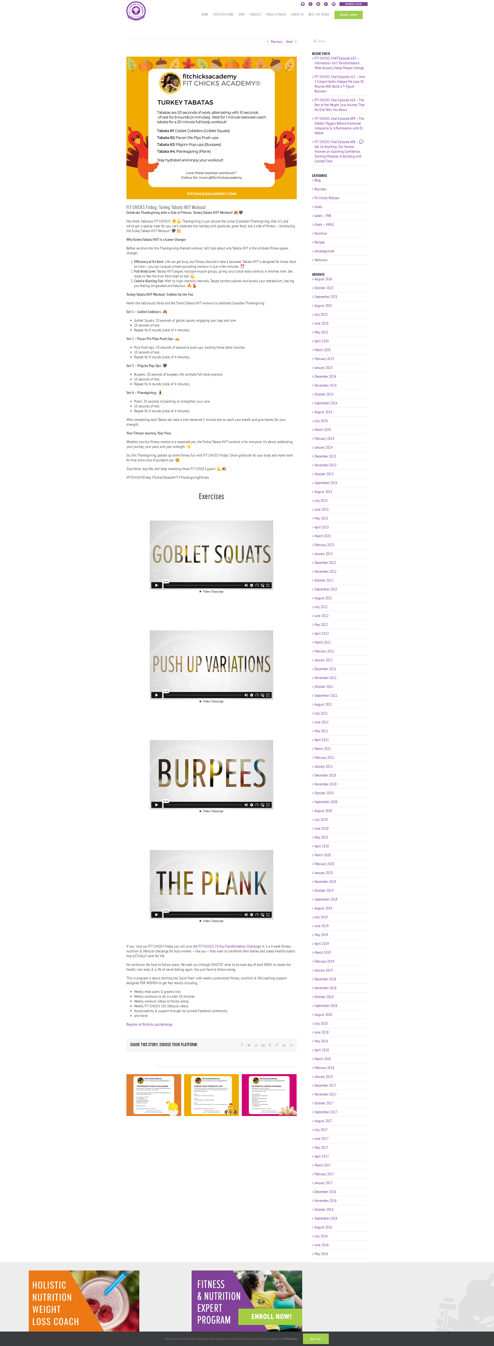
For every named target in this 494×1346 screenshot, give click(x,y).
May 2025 (321, 332)
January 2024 (324, 447)
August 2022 (323, 597)
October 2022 (324, 580)
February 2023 (324, 544)
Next (289, 41)
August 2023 (323, 491)
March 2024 (323, 429)
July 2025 (321, 314)
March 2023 (323, 535)
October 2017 (324, 1103)
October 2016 (324, 1209)
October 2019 (324, 890)
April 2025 (322, 340)
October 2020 (324, 792)
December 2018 (325, 979)
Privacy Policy (290, 1338)
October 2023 (324, 473)
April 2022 (322, 633)
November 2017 (326, 1094)
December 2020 (325, 775)
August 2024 (323, 411)
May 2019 (321, 934)
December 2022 (325, 562)
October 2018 (324, 996)
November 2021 (326, 677)
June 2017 (322, 1138)
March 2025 (323, 349)
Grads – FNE (323, 215)
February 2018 (324, 1067)
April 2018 (322, 1049)
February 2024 (324, 438)
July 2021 (321, 713)
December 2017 (325, 1085)
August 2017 (323, 1120)
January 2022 (324, 660)
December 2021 (325, 668)
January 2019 (324, 970)
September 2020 (326, 801)
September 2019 (326, 899)
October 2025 (324, 287)
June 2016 (322, 1244)
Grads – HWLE (324, 224)
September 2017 (326, 1111)
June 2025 (322, 323)
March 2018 (323, 1058)
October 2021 (324, 686)
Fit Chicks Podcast (327, 198)
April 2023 (322, 527)
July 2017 (321, 1129)
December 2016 (325, 1191)
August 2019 (323, 908)
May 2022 (321, 624)
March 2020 (323, 854)
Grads (318, 206)
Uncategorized (324, 251)
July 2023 (321, 500)
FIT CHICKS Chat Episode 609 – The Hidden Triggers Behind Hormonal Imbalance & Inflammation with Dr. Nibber (339, 125)
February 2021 (324, 757)
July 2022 (321, 606)
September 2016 (326, 1218)
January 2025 (324, 367)
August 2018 (323, 1014)
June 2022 (322, 615)
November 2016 (326, 1200)
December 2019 (325, 881)
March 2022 (323, 642)
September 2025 (326, 296)
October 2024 (324, 394)
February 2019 (324, 961)
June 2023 (322, 509)
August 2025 (323, 305)
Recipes (320, 242)
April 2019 (322, 943)
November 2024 (326, 385)
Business (321, 189)
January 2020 (324, 872)
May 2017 (321, 1147)
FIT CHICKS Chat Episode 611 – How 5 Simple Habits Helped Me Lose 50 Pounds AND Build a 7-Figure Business (340, 84)
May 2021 (321, 730)
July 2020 (321, 819)
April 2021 (322, 739)
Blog (318, 180)
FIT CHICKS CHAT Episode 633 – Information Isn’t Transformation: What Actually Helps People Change (339, 63)
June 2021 (322, 722)
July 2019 (321, 916)
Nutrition (321, 233)
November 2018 (326, 987)
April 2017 (322, 1156)
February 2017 (324, 1173)
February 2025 (324, 358)
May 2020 (321, 837)
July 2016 (321, 1236)
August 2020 (323, 810)
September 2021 (326, 695)
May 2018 (321, 1041)
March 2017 (323, 1165)
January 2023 (324, 553)
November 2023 (326, 465)
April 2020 (322, 846)
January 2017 (324, 1182)
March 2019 (323, 952)
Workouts (321, 260)
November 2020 (326, 784)
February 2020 (324, 863)
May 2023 (321, 518)
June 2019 (322, 925)
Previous (277, 41)
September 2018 (326, 1005)
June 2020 (322, 828)
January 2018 (324, 1076)
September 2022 (326, 589)
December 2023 (325, 456)
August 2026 (323, 278)
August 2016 (323, 1227)
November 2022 (326, 571)
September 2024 (326, 403)
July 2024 (321, 420)
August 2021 (323, 704)
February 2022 (324, 651)
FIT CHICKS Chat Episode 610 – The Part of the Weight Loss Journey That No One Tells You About (340, 104)
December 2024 (325, 376)
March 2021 (323, 748)
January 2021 (324, 766)
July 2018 (321, 1023)
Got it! (316, 1339)
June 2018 (322, 1032)
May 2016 (321, 1253)
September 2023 (326, 482)
